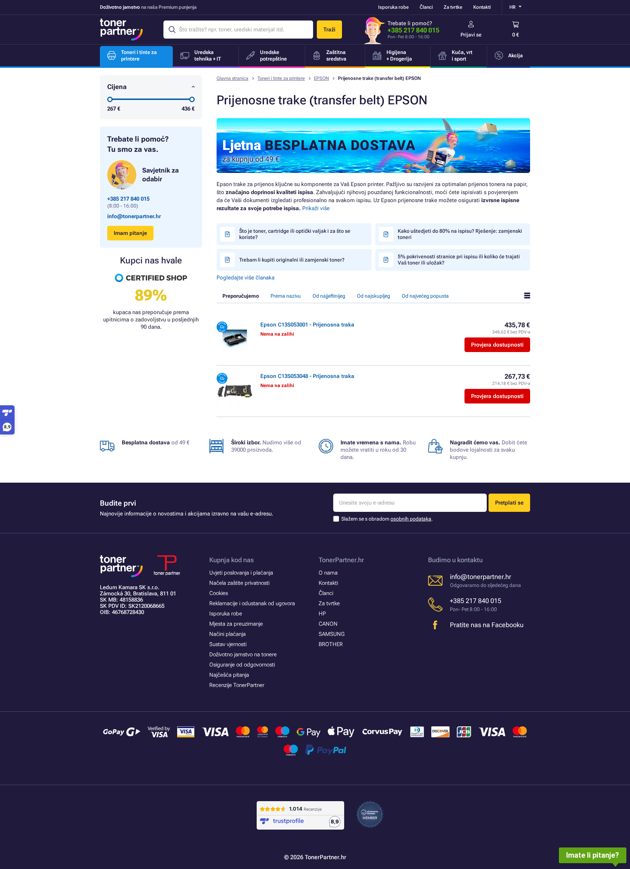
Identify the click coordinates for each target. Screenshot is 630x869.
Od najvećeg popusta (425, 296)
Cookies (218, 593)
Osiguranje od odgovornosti (242, 664)
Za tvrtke (453, 7)
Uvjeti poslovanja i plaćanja (241, 572)
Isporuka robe (393, 7)
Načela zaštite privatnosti (239, 583)
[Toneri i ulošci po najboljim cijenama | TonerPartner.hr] (121, 29)
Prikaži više (316, 208)
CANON (328, 624)
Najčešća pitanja (229, 675)
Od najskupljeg (373, 296)
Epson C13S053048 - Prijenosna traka (307, 376)
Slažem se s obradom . (387, 519)
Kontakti (482, 7)
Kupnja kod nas (231, 560)
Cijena (117, 86)
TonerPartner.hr (341, 560)
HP (322, 613)
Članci (426, 7)
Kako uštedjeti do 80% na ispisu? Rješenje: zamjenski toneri (460, 234)
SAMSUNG (332, 634)
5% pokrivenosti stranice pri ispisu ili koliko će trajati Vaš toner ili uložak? (459, 260)
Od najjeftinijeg (328, 296)
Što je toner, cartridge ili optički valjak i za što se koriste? (294, 234)
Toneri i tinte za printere (281, 78)
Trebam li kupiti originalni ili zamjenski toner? (292, 260)
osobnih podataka (410, 519)
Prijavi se (471, 35)
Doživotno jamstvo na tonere (243, 654)
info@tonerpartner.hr (134, 216)
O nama (328, 572)
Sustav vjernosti (227, 644)
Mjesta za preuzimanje (236, 624)
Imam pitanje (130, 233)
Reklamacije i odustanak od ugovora (252, 603)
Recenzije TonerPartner (236, 685)
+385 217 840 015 (413, 30)
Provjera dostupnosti (497, 344)
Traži (329, 29)
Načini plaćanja (227, 634)
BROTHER (331, 644)
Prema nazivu (286, 296)
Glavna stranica (232, 78)
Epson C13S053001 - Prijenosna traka (307, 324)
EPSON (321, 78)
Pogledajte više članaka (246, 277)
